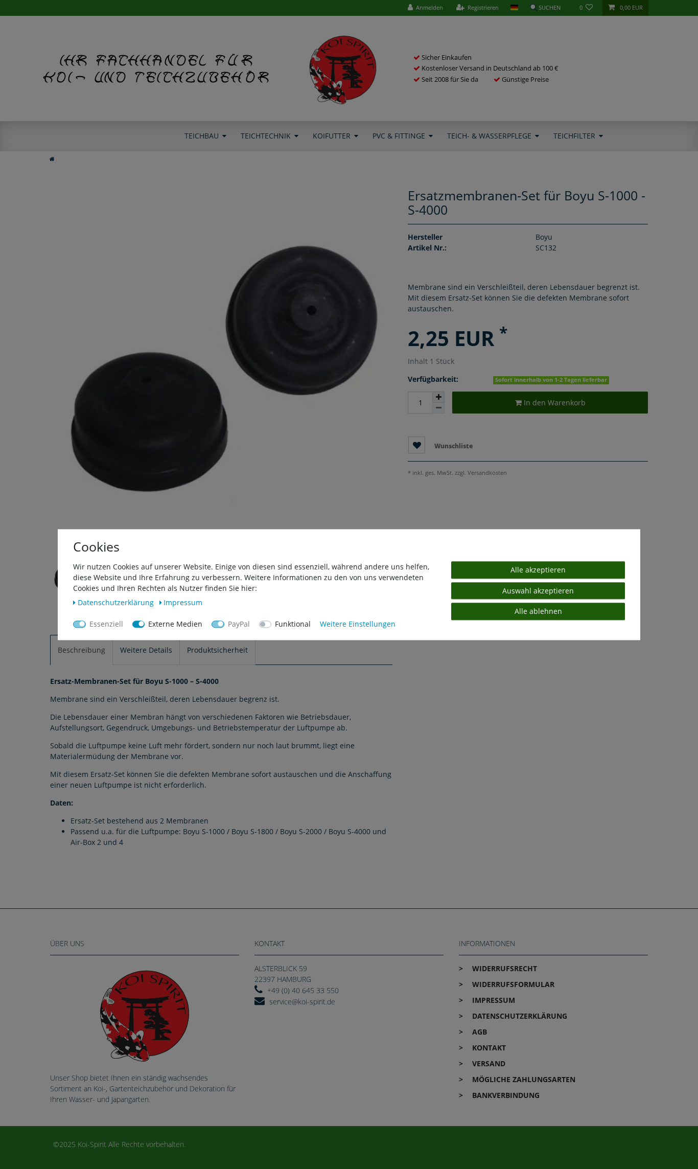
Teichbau (201, 136)
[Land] (513, 8)
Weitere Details (146, 650)
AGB (478, 1032)
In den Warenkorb (554, 402)
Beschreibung (81, 650)
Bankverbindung (505, 1095)
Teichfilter (574, 136)
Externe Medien (175, 624)
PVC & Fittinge (399, 136)
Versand (487, 1063)
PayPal (239, 624)
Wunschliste (453, 446)
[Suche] (549, 8)
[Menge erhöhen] (438, 397)
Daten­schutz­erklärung (518, 1016)
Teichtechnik (266, 136)
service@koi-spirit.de (302, 1001)
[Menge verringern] (438, 408)
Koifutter (332, 136)
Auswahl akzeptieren (538, 590)
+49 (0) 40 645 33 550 (303, 990)
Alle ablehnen (538, 611)
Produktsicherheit (217, 650)
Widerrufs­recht (503, 968)
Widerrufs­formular (512, 984)
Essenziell (106, 624)
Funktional (293, 624)
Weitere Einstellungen (357, 624)
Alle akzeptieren (538, 570)
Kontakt (488, 1047)
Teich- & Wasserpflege (489, 136)
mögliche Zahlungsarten (522, 1079)
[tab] (81, 650)
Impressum (492, 1000)
